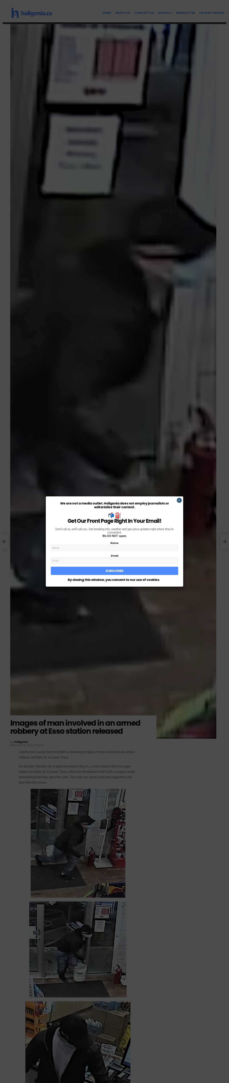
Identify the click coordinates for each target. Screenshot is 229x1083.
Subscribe (114, 570)
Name (114, 543)
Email (114, 556)
